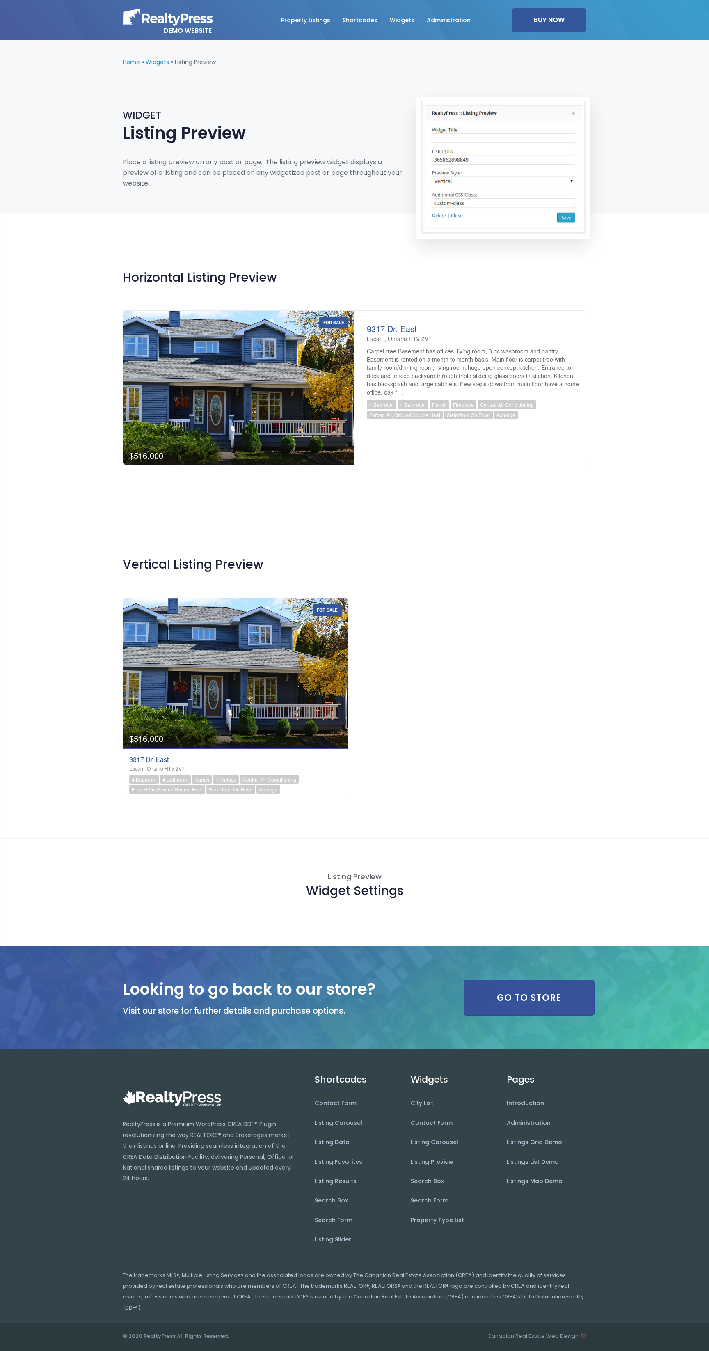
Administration (529, 1123)
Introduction (525, 1103)
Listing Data (332, 1142)
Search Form (333, 1220)
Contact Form (336, 1103)
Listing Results (336, 1181)
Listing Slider (333, 1239)
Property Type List (437, 1220)
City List (422, 1103)
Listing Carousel (338, 1123)
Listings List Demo (533, 1162)
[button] (305, 20)
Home (131, 62)
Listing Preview (432, 1162)
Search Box (331, 1200)
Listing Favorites (338, 1162)
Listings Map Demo (535, 1181)
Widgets (157, 62)
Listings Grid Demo (534, 1142)
